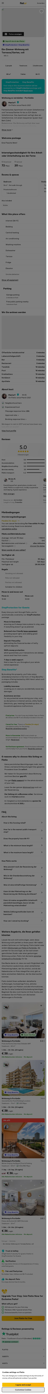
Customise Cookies (23, 1389)
